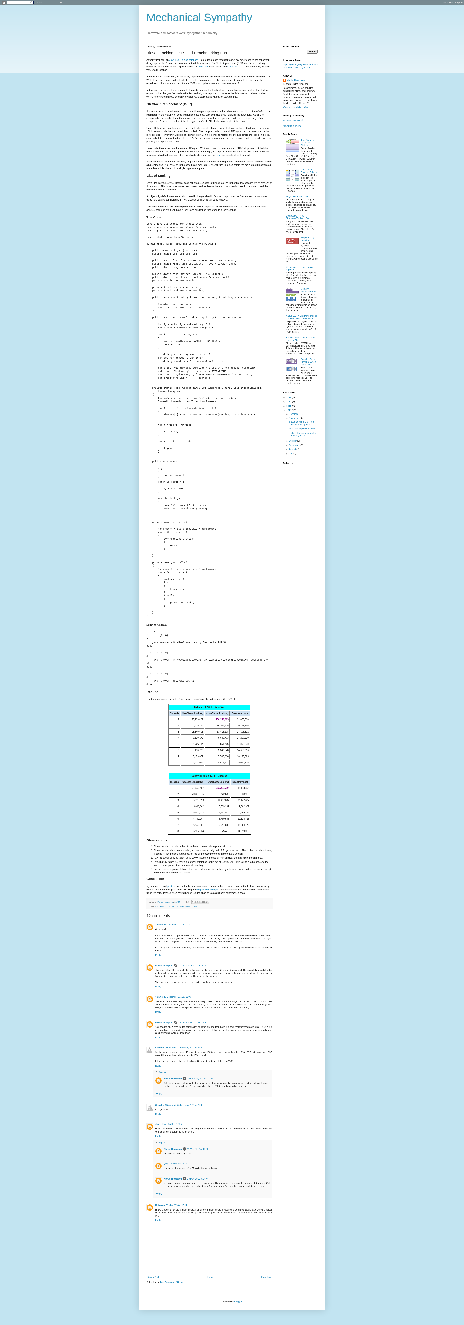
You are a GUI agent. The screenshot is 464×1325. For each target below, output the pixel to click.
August (292, 449)
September (294, 445)
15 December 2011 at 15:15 (192, 965)
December (294, 414)
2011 (289, 410)
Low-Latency (172, 906)
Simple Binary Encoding (307, 238)
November (294, 418)
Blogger (238, 1301)
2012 (289, 406)
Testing (195, 906)
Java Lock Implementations (183, 60)
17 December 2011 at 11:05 (192, 1022)
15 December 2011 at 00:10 (177, 924)
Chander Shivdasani (165, 1047)
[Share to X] (200, 902)
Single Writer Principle (297, 196)
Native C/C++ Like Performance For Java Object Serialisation (301, 317)
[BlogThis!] (196, 902)
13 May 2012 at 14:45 (198, 1179)
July (291, 453)
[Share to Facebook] (203, 902)
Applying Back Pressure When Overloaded (308, 362)
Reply (158, 955)
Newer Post (153, 1277)
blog (219, 155)
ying (157, 1124)
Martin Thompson (165, 902)
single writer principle (207, 889)
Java (157, 906)
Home (210, 1277)
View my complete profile (295, 107)
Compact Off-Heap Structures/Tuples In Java (298, 217)
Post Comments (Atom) (171, 1282)
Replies (162, 1072)
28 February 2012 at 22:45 (190, 1105)
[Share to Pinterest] (207, 902)
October (293, 441)
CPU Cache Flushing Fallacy (309, 171)
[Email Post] (187, 902)
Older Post (266, 1277)
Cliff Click (232, 66)
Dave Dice (203, 66)
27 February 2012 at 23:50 (190, 1047)
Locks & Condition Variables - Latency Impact (303, 434)
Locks (163, 906)
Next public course (292, 126)
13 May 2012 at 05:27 (180, 1164)
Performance (184, 906)
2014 (289, 397)
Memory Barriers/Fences (308, 290)
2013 (289, 401)
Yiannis (159, 924)
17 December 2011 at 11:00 (177, 997)
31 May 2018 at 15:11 (176, 1205)
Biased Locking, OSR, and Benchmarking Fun (301, 423)
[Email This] (193, 902)
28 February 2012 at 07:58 (200, 1078)
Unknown (160, 1205)
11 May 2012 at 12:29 (171, 1124)
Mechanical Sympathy (199, 17)
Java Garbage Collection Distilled (308, 143)
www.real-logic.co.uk (293, 120)
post (169, 886)
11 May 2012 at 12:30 (197, 1149)
